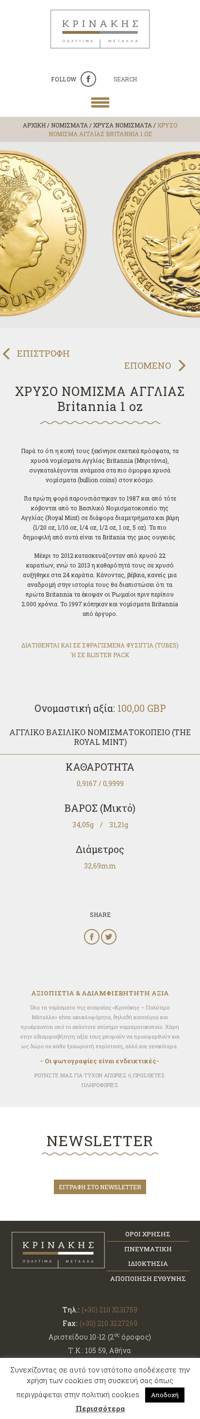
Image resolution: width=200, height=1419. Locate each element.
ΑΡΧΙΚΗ (34, 125)
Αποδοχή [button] (165, 1394)
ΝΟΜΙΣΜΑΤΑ (69, 125)
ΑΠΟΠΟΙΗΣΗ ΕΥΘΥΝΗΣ (148, 1278)
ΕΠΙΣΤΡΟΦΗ (43, 353)
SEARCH (125, 79)
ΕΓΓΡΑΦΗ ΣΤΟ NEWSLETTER (100, 1187)
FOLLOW (64, 79)
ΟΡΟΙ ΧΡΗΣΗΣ (147, 1234)
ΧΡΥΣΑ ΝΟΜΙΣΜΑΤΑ (122, 125)
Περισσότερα (100, 1408)
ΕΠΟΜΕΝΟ (147, 365)
